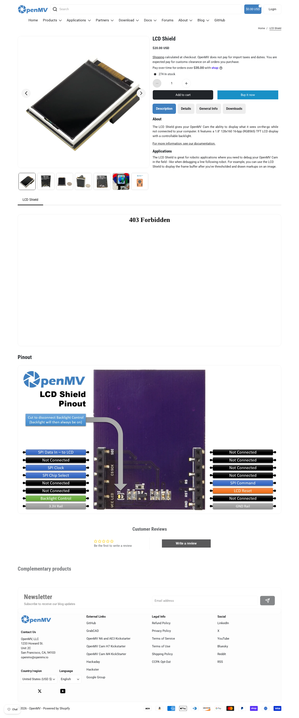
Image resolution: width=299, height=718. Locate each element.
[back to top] (291, 688)
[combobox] (147, 9)
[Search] (54, 9)
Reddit (221, 654)
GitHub (91, 623)
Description (164, 108)
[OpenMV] (33, 9)
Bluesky (222, 646)
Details (186, 108)
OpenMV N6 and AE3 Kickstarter (108, 638)
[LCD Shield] (84, 102)
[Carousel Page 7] (139, 181)
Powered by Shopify (56, 708)
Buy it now (248, 95)
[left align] (26, 93)
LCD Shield (164, 38)
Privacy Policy (161, 631)
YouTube (223, 638)
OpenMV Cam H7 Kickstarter (105, 646)
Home (261, 28)
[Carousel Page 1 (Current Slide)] (27, 181)
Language (66, 671)
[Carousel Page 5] (102, 181)
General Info (208, 108)
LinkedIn (223, 623)
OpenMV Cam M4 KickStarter (106, 654)
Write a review (186, 543)
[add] (186, 83)
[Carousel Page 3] (64, 181)
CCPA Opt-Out (161, 662)
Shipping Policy (162, 654)
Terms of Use (161, 646)
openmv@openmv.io (34, 657)
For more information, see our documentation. (184, 143)
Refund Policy (161, 623)
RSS (220, 662)
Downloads (234, 108)
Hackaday (93, 662)
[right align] (141, 93)
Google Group (95, 677)
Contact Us (28, 632)
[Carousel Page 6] (121, 181)
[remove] (157, 83)
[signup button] (267, 601)
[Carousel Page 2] (45, 181)
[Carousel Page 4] (83, 181)
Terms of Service (163, 638)
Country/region (31, 671)
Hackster (92, 669)
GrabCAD (92, 631)
